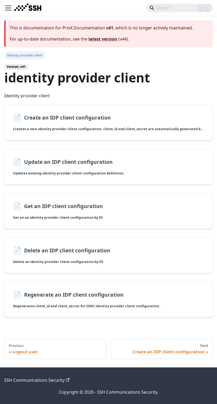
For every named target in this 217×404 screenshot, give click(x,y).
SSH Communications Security (34, 380)
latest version (102, 39)
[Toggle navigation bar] (8, 8)
